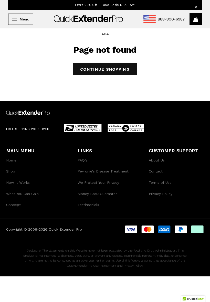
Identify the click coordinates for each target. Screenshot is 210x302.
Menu (24, 19)
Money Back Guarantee (98, 194)
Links (85, 150)
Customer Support (173, 150)
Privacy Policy (160, 194)
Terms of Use (160, 182)
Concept (13, 205)
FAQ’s (82, 160)
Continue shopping (105, 69)
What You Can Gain (22, 194)
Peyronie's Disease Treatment (103, 171)
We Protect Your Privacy (98, 182)
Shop (10, 171)
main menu (20, 150)
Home (11, 160)
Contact (156, 171)
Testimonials (88, 205)
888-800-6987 (171, 19)
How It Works (18, 182)
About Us (157, 160)
